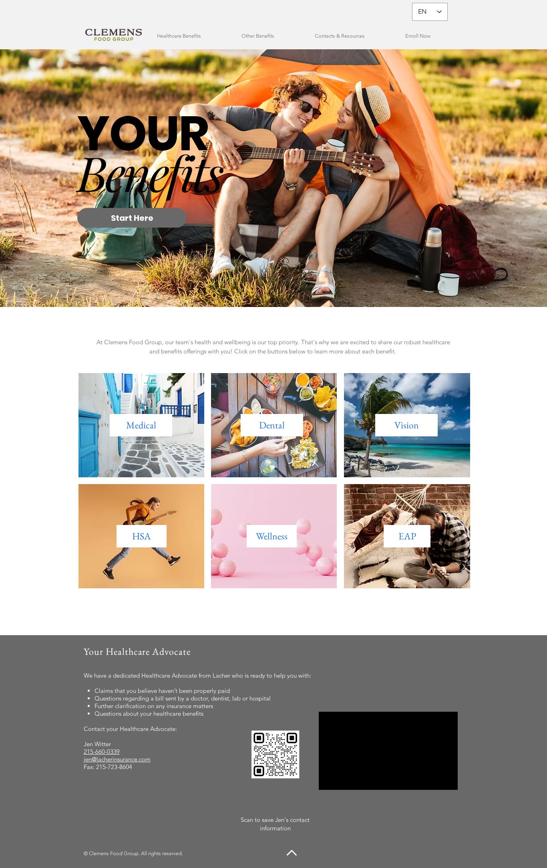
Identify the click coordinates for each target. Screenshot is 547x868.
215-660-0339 (102, 751)
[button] (193, 36)
